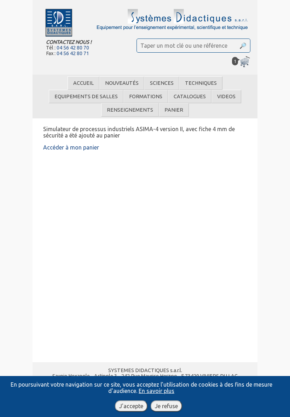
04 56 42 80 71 (73, 53)
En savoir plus (156, 391)
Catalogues (190, 96)
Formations (145, 96)
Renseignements (130, 110)
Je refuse (166, 406)
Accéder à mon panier (71, 147)
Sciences (162, 83)
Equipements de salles (86, 96)
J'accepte (131, 406)
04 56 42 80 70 (73, 48)
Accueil (83, 83)
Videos (226, 96)
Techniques (201, 83)
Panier (173, 110)
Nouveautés (122, 83)
